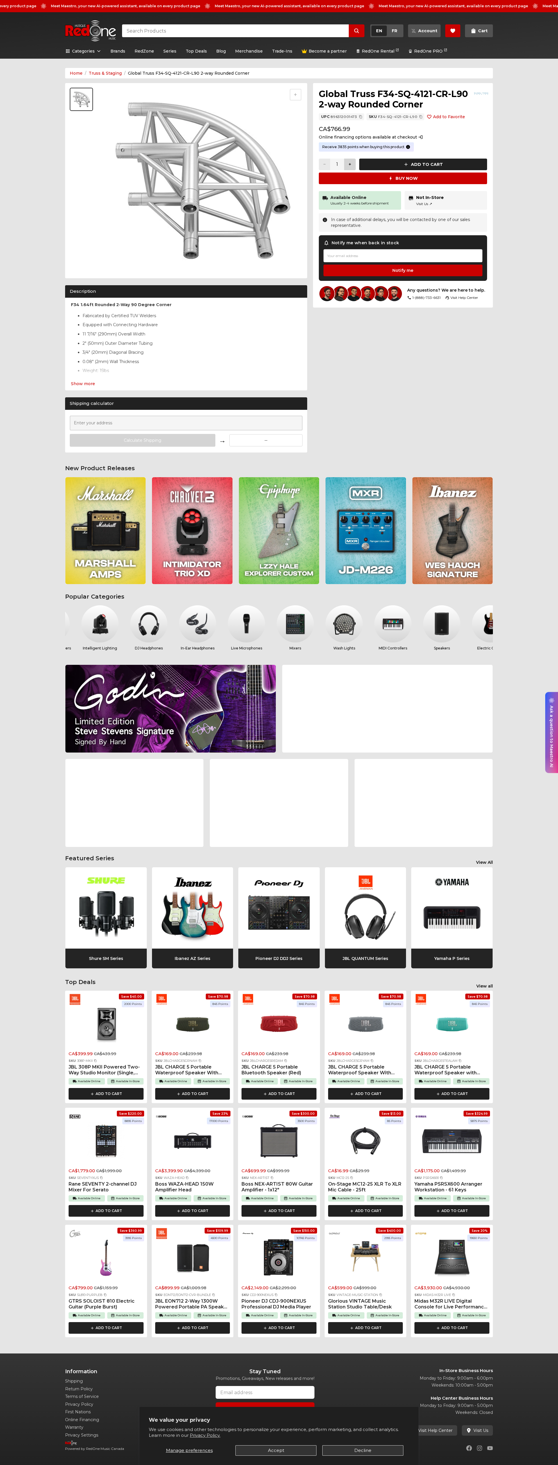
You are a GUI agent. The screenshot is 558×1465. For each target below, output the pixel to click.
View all (484, 986)
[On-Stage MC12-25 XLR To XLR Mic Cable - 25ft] (365, 1143)
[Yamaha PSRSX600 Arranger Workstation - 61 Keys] (451, 1143)
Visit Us (424, 204)
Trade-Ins (282, 51)
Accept (276, 1450)
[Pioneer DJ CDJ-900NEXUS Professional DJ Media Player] (279, 1260)
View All (484, 862)
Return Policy (79, 1389)
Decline (362, 1450)
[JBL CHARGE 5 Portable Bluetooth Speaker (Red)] (279, 1026)
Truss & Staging (105, 73)
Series (169, 51)
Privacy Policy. (205, 1435)
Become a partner (328, 51)
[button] (95, 1060)
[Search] (356, 30)
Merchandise (249, 51)
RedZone (144, 51)
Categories (83, 51)
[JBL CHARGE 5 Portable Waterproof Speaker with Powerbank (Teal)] (451, 1026)
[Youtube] (490, 1448)
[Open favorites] (452, 30)
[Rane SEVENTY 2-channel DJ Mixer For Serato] (106, 1143)
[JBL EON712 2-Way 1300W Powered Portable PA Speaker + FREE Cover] (192, 1260)
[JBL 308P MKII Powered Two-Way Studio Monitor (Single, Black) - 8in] (106, 1026)
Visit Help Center (435, 1430)
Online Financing (82, 1419)
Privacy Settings (81, 1435)
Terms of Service (82, 1396)
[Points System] (408, 147)
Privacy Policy (79, 1404)
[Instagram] (479, 1448)
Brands (117, 51)
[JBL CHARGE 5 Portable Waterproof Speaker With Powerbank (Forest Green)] (192, 1026)
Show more (83, 383)
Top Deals (196, 51)
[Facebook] (469, 1448)
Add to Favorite (449, 116)
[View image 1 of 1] (81, 99)
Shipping (74, 1381)
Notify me (402, 270)
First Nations (78, 1411)
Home (76, 73)
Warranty (74, 1427)
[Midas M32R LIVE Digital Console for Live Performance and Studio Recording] (451, 1260)
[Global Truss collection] (481, 93)
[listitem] (105, 531)
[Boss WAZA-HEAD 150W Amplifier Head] (192, 1143)
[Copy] (360, 117)
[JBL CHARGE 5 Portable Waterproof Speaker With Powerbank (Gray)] (365, 1026)
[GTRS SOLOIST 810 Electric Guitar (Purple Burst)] (106, 1260)
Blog (221, 51)
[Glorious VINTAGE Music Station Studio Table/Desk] (365, 1260)
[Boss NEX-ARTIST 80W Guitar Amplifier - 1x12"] (279, 1143)
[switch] (386, 30)
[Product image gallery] (82, 266)
